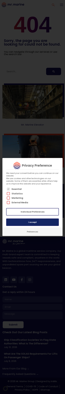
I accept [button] (32, 222)
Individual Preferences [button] (32, 211)
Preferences (32, 231)
